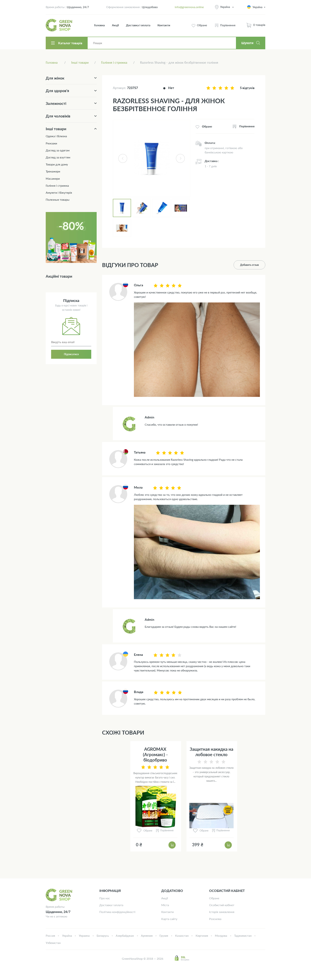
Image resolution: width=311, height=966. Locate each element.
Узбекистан (53, 942)
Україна (225, 6)
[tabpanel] (151, 158)
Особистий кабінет (221, 905)
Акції (115, 25)
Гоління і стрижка (57, 185)
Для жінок (55, 78)
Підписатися (71, 354)
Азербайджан (125, 935)
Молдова (221, 935)
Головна (99, 25)
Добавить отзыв (249, 264)
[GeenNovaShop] (59, 25)
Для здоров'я (57, 90)
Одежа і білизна (56, 136)
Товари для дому (57, 164)
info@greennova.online (189, 7)
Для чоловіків (58, 116)
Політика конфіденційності (117, 911)
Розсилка (215, 919)
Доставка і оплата (138, 25)
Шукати (247, 43)
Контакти (163, 25)
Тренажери (53, 171)
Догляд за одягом (57, 150)
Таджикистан (243, 935)
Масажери (53, 178)
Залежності (56, 103)
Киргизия (202, 935)
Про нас (104, 898)
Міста (165, 905)
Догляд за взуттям (58, 157)
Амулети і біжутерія (59, 192)
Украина (84, 935)
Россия (50, 935)
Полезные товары (57, 199)
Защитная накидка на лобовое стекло (211, 751)
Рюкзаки (51, 143)
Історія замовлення (221, 911)
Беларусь (103, 935)
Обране (214, 898)
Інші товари (56, 128)
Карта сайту (169, 919)
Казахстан (182, 935)
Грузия (163, 935)
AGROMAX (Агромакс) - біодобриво (155, 754)
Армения (147, 935)
